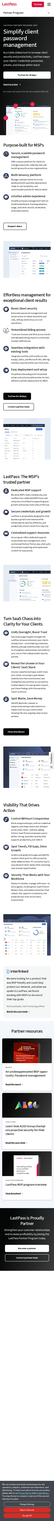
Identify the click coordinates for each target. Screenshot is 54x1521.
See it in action (10, 84)
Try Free (38, 4)
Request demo (15, 226)
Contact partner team (18, 406)
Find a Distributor (16, 731)
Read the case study (15, 1142)
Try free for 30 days (27, 75)
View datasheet (13, 1193)
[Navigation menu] (49, 4)
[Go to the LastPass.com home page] (9, 4)
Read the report (13, 1084)
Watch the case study (17, 1011)
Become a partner (27, 1248)
